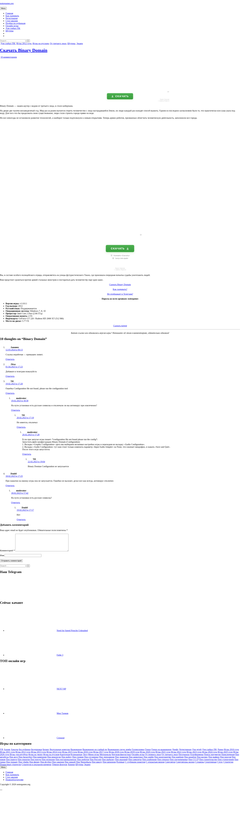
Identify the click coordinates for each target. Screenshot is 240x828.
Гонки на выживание (161, 749)
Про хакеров (58, 762)
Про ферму (34, 762)
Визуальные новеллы (60, 749)
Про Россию (95, 759)
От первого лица (153, 754)
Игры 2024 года (209, 752)
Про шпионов (109, 762)
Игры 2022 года (178, 752)
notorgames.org (7, 3)
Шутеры (9, 31)
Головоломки (138, 749)
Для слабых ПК (13, 28)
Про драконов (121, 757)
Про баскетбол (25, 757)
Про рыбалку (108, 759)
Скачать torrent (120, 326)
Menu (3, 8)
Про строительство (208, 759)
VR (1, 749)
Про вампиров (40, 757)
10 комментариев (9, 57)
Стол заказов (12, 21)
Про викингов (54, 757)
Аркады (14, 749)
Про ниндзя (225, 757)
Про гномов (78, 757)
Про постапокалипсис (66, 759)
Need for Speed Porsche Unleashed (72, 630)
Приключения (228, 754)
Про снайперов (149, 759)
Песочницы (184, 754)
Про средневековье (179, 759)
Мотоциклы (105, 754)
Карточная (65, 754)
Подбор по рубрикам (15, 23)
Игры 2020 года (147, 752)
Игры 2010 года (231, 749)
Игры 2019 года (131, 752)
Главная (9, 13)
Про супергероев (226, 759)
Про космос (202, 757)
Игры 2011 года (7, 752)
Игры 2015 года (69, 752)
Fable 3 (60, 655)
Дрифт (175, 749)
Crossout (60, 738)
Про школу (97, 762)
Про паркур (11, 759)
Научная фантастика (121, 754)
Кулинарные (76, 754)
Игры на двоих (35, 754)
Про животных (136, 757)
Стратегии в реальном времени (36, 764)
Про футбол (46, 762)
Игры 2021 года (162, 752)
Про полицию (48, 759)
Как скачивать (12, 16)
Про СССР (193, 759)
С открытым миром (155, 762)
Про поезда (35, 759)
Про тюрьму (12, 762)
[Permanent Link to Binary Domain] (32, 87)
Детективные (185, 749)
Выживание (76, 749)
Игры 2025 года (225, 752)
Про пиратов (24, 759)
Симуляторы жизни (185, 762)
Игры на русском (40, 43)
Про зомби (149, 757)
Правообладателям (14, 779)
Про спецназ (163, 759)
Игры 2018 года (116, 752)
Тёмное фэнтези (59, 764)
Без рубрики (25, 749)
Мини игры (93, 754)
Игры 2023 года (194, 752)
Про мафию (213, 757)
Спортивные (211, 762)
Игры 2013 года (38, 752)
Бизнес (46, 749)
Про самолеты (135, 759)
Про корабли (190, 757)
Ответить (10, 359)
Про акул (13, 757)
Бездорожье (36, 749)
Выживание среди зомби (119, 749)
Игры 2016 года (85, 752)
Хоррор (71, 764)
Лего (85, 754)
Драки (220, 749)
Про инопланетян (162, 757)
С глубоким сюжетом (135, 762)
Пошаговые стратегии (10, 764)
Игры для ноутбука (19, 754)
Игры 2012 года (23, 43)
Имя (2, 555)
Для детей (197, 749)
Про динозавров (106, 757)
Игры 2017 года (100, 752)
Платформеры (196, 754)
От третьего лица (58, 43)
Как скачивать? (120, 289)
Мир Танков (62, 713)
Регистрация (12, 18)
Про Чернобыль (83, 762)
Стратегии (228, 762)
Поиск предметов (212, 754)
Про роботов (83, 759)
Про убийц (23, 762)
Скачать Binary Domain (23, 50)
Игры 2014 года (54, 752)
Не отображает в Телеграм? (120, 294)
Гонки (148, 749)
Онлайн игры (12, 26)
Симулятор (170, 762)
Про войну (66, 757)
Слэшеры (199, 762)
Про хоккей (70, 762)
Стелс (220, 762)
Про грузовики (91, 757)
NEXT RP (61, 689)
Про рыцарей (121, 759)
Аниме (7, 749)
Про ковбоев (178, 757)
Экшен (79, 43)
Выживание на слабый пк (94, 749)
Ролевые (120, 762)
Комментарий (7, 550)
